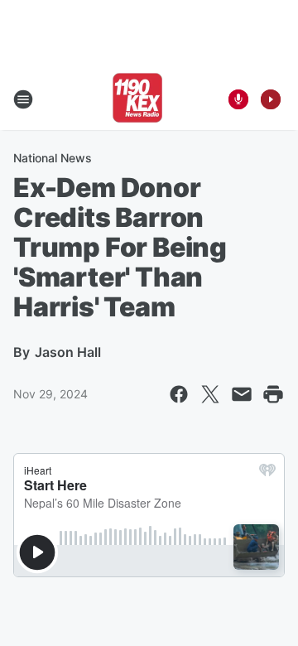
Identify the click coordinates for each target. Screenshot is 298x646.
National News (52, 158)
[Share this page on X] (210, 394)
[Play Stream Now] (271, 99)
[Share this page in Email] (241, 394)
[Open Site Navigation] (23, 99)
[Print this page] (273, 394)
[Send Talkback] (238, 99)
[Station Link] (137, 99)
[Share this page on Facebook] (178, 394)
